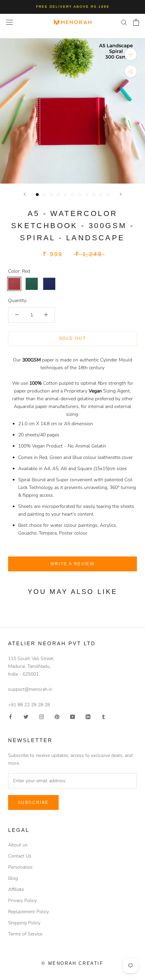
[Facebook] (10, 716)
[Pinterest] (57, 716)
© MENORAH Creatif (72, 963)
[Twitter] (26, 716)
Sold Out (72, 338)
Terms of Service (25, 934)
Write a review (73, 564)
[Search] (124, 22)
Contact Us (19, 856)
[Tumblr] (103, 716)
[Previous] (25, 194)
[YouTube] (72, 716)
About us (18, 845)
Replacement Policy (28, 911)
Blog (13, 878)
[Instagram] (41, 716)
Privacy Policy (22, 900)
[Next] (121, 194)
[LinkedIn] (88, 716)
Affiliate (16, 889)
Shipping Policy (24, 923)
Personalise (20, 867)
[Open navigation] (9, 22)
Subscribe (33, 802)
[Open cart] (136, 22)
